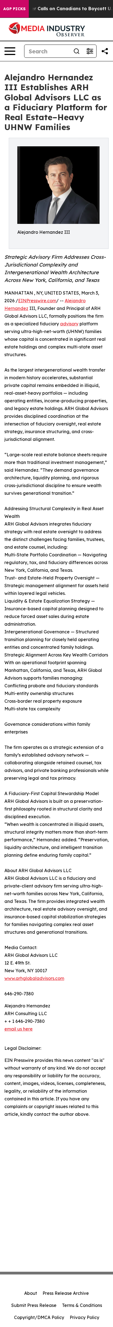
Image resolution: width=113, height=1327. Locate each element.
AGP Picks (14, 8)
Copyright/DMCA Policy (39, 1317)
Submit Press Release (33, 1305)
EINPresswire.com (37, 300)
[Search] (76, 51)
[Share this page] (105, 51)
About (30, 1293)
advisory (69, 323)
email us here (18, 1029)
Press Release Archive (66, 1293)
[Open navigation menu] (9, 51)
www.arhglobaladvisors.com (34, 978)
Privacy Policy (84, 1317)
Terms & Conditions (82, 1305)
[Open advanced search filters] (89, 51)
